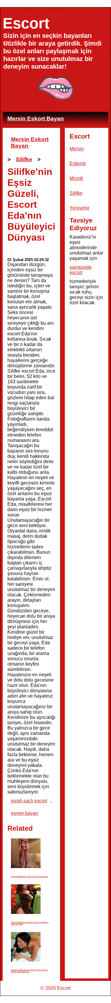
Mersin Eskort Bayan (35, 118)
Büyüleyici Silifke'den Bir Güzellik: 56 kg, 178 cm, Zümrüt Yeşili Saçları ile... (29, 971)
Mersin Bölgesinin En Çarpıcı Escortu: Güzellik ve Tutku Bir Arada (30, 923)
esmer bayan (24, 813)
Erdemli (78, 163)
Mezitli (76, 178)
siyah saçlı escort (29, 800)
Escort (26, 23)
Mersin (77, 148)
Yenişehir (79, 207)
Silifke (24, 159)
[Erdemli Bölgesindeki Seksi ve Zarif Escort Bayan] (25, 853)
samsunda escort (80, 270)
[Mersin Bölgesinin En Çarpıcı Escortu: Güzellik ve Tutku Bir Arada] (25, 899)
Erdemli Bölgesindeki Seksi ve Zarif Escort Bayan (29, 876)
